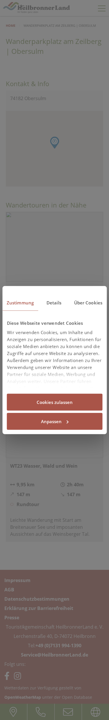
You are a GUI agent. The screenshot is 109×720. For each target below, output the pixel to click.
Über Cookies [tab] (88, 303)
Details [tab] (54, 303)
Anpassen (51, 421)
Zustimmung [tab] (20, 303)
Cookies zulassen (55, 402)
